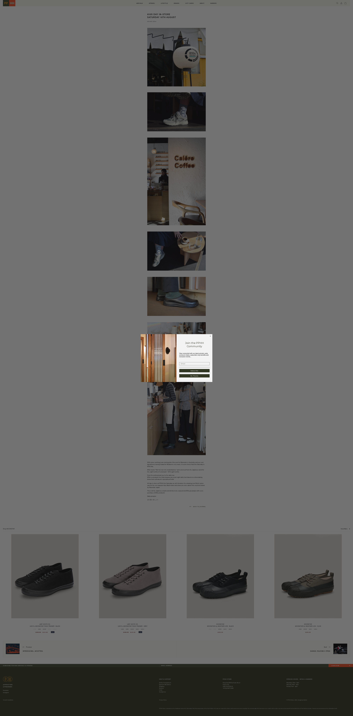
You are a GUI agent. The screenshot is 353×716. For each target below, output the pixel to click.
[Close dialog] (210, 336)
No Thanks (194, 376)
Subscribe (194, 371)
